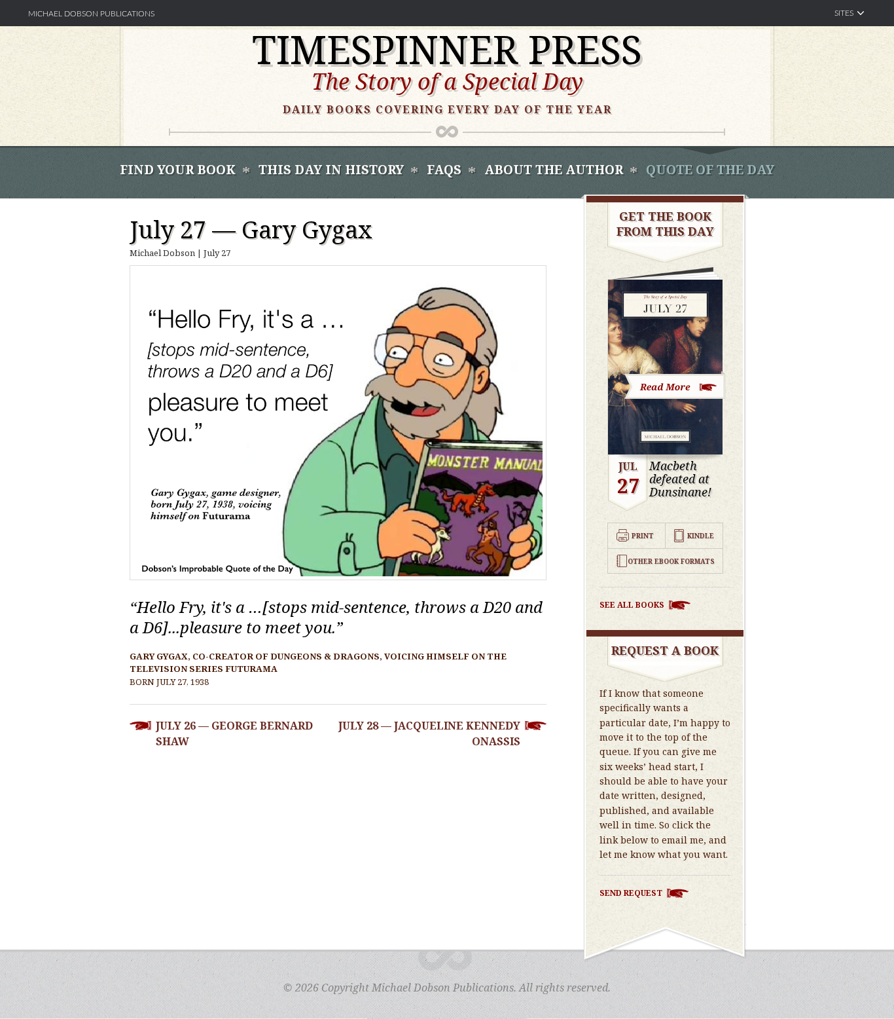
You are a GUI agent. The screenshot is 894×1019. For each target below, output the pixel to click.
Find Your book (178, 169)
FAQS (444, 169)
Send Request (630, 893)
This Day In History (331, 169)
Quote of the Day (710, 169)
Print (643, 535)
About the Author (553, 169)
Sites (843, 13)
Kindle (700, 535)
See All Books (631, 604)
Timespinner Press (447, 49)
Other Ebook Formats (671, 561)
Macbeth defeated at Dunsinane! (680, 479)
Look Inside (675, 385)
